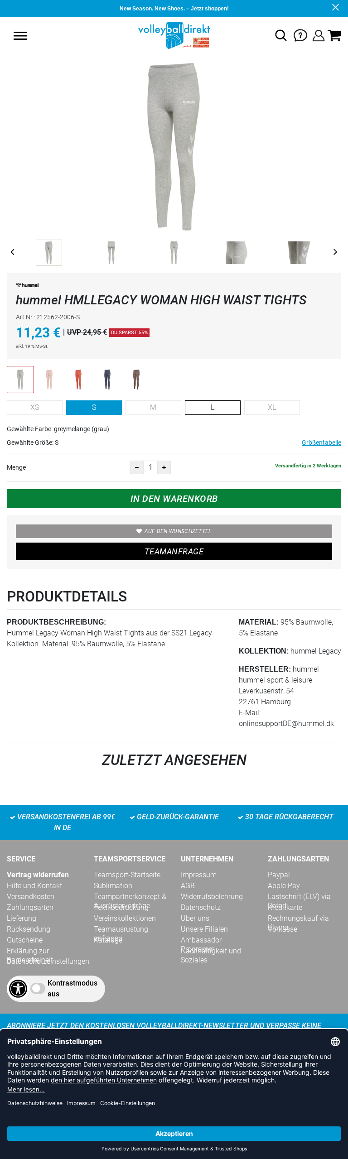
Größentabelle (321, 442)
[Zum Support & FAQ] (300, 34)
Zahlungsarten (30, 907)
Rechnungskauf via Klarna (298, 918)
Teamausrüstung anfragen (121, 929)
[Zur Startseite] (174, 34)
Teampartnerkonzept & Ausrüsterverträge (130, 896)
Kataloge (108, 940)
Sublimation (113, 885)
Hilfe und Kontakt (34, 885)
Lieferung (21, 918)
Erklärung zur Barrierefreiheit (30, 951)
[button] (20, 35)
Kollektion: (264, 651)
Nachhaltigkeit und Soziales (211, 951)
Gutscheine (25, 940)
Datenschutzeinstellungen (48, 961)
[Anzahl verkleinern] (137, 467)
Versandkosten (30, 896)
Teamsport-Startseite (127, 874)
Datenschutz (201, 907)
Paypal (279, 874)
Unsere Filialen (204, 929)
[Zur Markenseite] (27, 287)
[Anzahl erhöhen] (164, 467)
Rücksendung (28, 929)
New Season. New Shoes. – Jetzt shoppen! (174, 8)
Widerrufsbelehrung (212, 896)
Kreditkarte (285, 907)
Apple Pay (284, 885)
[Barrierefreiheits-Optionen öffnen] (18, 988)
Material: (259, 622)
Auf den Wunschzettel (178, 531)
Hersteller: (265, 669)
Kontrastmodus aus (72, 988)
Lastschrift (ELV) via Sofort (299, 896)
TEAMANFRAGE (174, 551)
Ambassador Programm (201, 940)
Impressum (199, 874)
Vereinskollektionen (125, 918)
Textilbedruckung (121, 907)
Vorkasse (282, 929)
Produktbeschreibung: (56, 622)
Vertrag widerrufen (38, 874)
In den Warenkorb (174, 498)
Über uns (195, 918)
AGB (188, 885)
